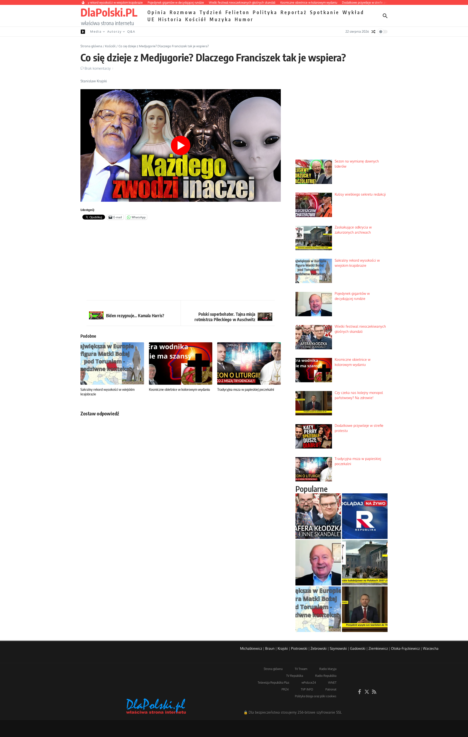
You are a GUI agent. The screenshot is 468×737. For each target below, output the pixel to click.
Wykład (353, 12)
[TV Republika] (365, 516)
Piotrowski (299, 648)
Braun (269, 648)
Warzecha (431, 648)
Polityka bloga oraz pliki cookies (315, 696)
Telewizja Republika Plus (273, 682)
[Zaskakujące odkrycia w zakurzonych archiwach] (365, 562)
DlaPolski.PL (108, 12)
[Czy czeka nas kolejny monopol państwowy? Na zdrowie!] (365, 609)
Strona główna (91, 46)
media (96, 31)
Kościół (196, 19)
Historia (170, 19)
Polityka (265, 12)
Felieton (237, 12)
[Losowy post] (373, 32)
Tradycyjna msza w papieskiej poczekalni (245, 389)
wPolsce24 (309, 682)
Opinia (157, 12)
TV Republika (294, 676)
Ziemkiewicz (378, 648)
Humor (244, 19)
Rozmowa (183, 12)
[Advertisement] (180, 261)
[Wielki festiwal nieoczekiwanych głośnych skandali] (318, 516)
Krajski (283, 648)
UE (151, 19)
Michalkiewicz (251, 648)
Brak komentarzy (98, 68)
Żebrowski (319, 648)
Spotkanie (325, 12)
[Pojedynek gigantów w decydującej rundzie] (318, 562)
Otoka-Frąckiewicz (405, 648)
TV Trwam (301, 669)
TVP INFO (307, 689)
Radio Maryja (327, 669)
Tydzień (211, 12)
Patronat (330, 689)
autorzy (114, 31)
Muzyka (221, 19)
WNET (332, 682)
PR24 (285, 689)
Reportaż (294, 12)
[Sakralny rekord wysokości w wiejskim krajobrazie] (318, 609)
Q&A (131, 31)
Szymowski (338, 648)
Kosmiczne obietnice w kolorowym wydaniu (179, 389)
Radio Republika (325, 676)
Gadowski (357, 648)
